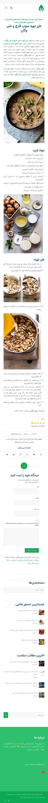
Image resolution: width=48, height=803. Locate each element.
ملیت (15, 22)
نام (37, 487)
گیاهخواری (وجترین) (13, 19)
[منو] (6, 8)
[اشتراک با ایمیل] (7, 454)
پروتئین (12, 61)
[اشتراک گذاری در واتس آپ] (27, 454)
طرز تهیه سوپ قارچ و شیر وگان (24, 28)
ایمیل (37, 498)
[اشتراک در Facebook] (41, 454)
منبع (42, 418)
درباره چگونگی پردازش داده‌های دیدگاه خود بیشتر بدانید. (22, 562)
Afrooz (14, 434)
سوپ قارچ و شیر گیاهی (26, 439)
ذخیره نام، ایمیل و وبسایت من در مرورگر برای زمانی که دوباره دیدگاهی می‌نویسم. (22, 524)
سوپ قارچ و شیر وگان (21, 442)
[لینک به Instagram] (8, 800)
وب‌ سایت (36, 509)
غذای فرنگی (24, 19)
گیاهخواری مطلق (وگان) (26, 22)
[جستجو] (10, 7)
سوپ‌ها (31, 19)
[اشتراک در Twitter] (34, 454)
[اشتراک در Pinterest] (20, 454)
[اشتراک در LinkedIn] (13, 454)
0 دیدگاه (26, 434)
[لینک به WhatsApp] (5, 800)
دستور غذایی (39, 19)
